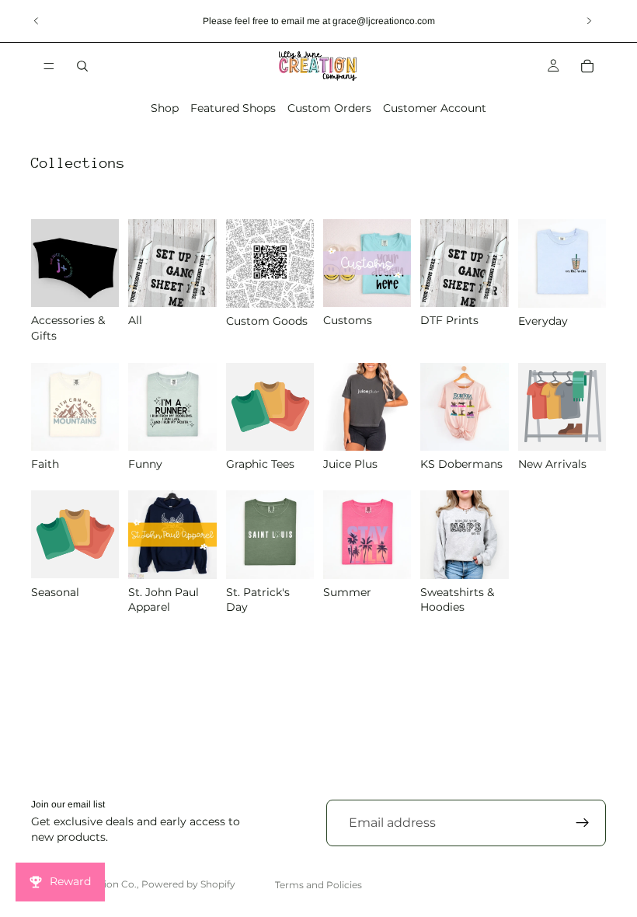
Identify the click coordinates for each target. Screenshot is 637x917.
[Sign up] (582, 823)
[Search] (82, 66)
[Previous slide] (36, 21)
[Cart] (587, 66)
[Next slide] (589, 21)
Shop (165, 108)
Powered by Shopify (188, 884)
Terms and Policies (318, 885)
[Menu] (49, 66)
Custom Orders (329, 108)
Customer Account (434, 108)
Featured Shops (233, 108)
